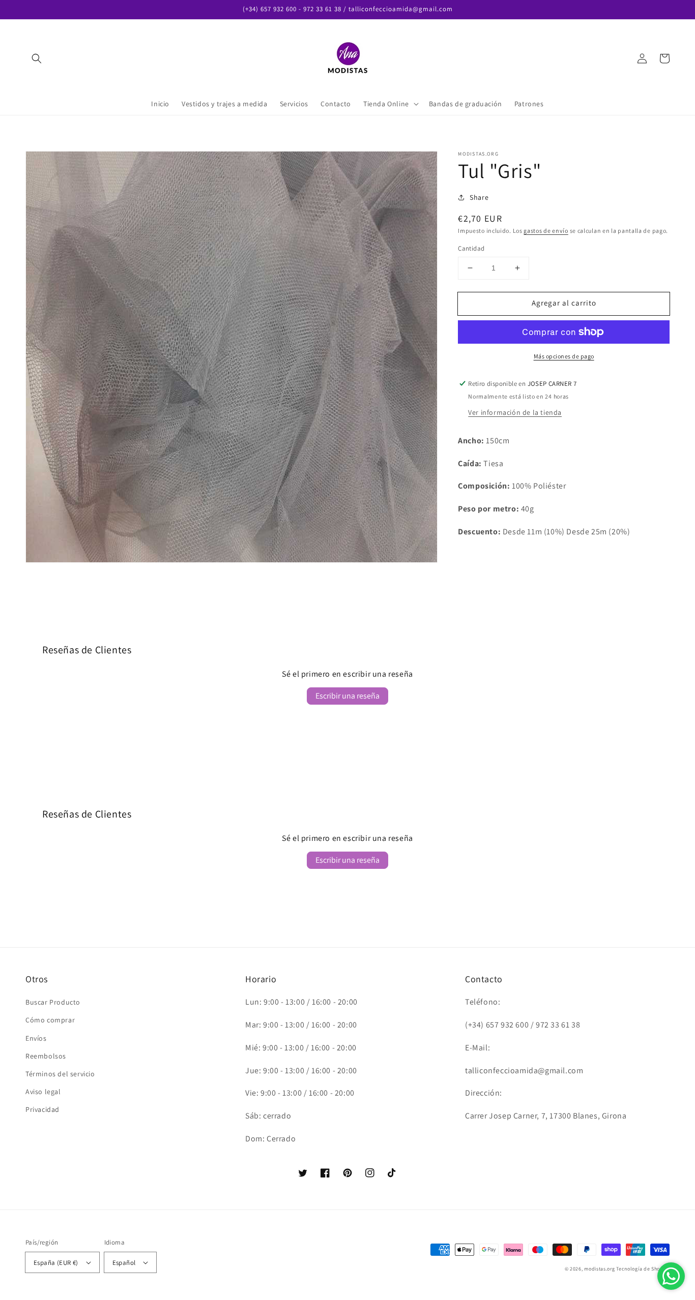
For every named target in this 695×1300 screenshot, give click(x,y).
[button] (36, 58)
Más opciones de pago (564, 356)
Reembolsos (45, 1056)
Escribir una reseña (347, 695)
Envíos (36, 1038)
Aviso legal (43, 1091)
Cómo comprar (50, 1019)
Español (124, 1262)
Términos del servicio (60, 1073)
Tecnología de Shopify (643, 1268)
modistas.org (599, 1268)
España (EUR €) (56, 1262)
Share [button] (479, 197)
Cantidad (471, 248)
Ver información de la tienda (515, 412)
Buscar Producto (52, 1002)
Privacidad (42, 1109)
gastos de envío (546, 230)
